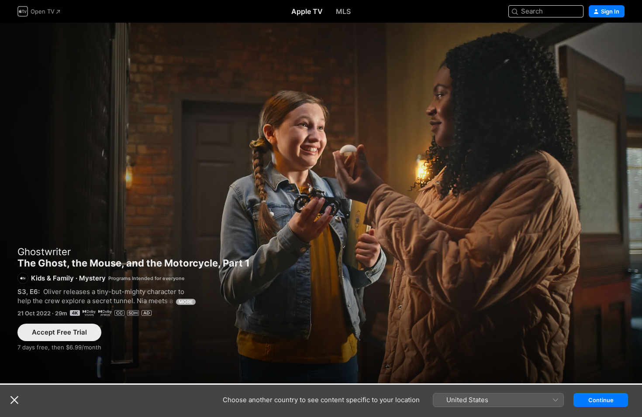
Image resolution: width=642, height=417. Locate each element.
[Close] (14, 400)
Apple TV (307, 11)
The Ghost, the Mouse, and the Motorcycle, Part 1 (321, 203)
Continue (601, 399)
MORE (186, 302)
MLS (343, 11)
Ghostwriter (44, 251)
